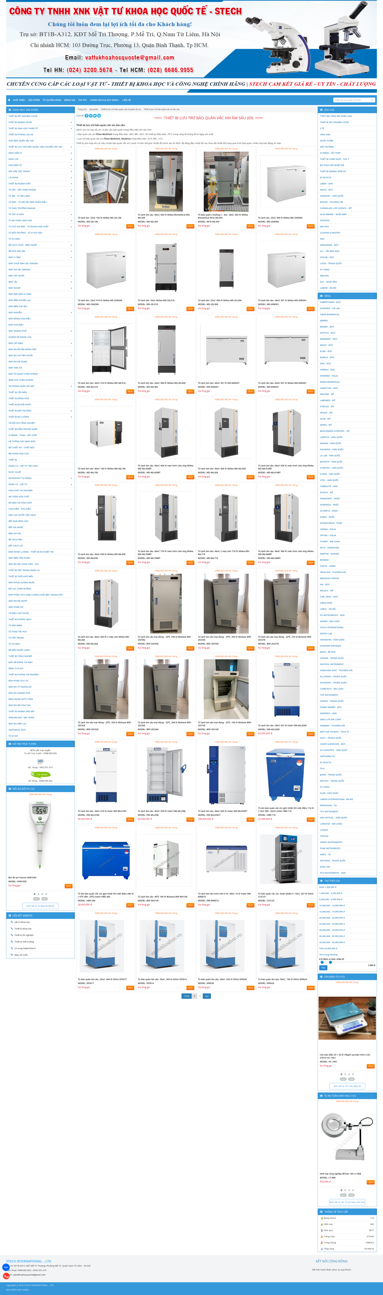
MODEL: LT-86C (327, 1177)
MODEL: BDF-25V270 (268, 643)
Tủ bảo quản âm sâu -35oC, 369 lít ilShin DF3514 (162, 979)
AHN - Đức (325, 363)
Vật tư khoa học (22, 922)
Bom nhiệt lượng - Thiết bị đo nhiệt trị (31, 551)
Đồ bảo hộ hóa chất (20, 502)
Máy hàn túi (15, 367)
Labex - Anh (326, 183)
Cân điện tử (15, 165)
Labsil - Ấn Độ (328, 609)
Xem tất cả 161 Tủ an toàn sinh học (347, 1202)
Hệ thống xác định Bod (22, 441)
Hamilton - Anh (329, 388)
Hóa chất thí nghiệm (20, 490)
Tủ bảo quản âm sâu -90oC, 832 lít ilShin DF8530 (222, 979)
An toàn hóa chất (19, 496)
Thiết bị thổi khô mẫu (21, 576)
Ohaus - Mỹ (326, 412)
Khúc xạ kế (15, 472)
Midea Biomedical (330, 381)
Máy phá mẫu (16, 324)
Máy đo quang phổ (19, 693)
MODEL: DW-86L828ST (209, 814)
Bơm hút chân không (21, 380)
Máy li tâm (14, 257)
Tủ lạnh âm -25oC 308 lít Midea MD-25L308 (219, 300)
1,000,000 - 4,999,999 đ (330, 893)
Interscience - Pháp (331, 523)
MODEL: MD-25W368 (268, 221)
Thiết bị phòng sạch (20, 619)
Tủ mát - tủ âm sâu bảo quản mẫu (28, 202)
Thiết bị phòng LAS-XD (21, 134)
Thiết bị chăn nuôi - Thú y (334, 159)
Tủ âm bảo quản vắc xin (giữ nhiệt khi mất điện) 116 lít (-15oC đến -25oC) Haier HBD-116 (286, 809)
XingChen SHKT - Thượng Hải (336, 670)
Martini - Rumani (329, 553)
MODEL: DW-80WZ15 (208, 900)
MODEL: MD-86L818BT (269, 472)
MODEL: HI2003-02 (17, 871)
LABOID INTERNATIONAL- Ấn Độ (336, 799)
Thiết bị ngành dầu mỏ (21, 711)
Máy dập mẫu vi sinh (20, 294)
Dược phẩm (326, 140)
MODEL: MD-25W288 (88, 304)
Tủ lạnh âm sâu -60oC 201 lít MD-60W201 (219, 383)
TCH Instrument (329, 811)
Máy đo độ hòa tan (20, 705)
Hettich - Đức (327, 332)
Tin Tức (82, 99)
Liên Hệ (126, 99)
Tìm (323, 967)
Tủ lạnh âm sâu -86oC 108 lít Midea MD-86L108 (102, 468)
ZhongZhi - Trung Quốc (333, 682)
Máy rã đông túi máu (20, 662)
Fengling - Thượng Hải (333, 572)
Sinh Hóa (325, 134)
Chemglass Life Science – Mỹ (336, 208)
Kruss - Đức (326, 189)
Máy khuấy (15, 287)
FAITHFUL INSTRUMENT (332, 664)
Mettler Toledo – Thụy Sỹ (334, 731)
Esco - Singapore (329, 547)
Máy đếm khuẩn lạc (20, 300)
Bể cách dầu (15, 539)
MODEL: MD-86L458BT (149, 472)
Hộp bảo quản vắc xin (21, 140)
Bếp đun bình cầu (18, 521)
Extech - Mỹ (326, 492)
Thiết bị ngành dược (20, 122)
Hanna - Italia (328, 529)
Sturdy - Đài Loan (330, 541)
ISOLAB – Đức (327, 257)
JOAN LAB (325, 866)
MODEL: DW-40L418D (88, 814)
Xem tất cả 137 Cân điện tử (347, 1086)
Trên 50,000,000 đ (328, 948)
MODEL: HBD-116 (267, 814)
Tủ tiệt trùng (16, 637)
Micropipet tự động (20, 478)
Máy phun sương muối (21, 582)
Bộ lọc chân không (20, 588)
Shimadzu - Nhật (329, 504)
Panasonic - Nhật (330, 498)
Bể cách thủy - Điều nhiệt (23, 245)
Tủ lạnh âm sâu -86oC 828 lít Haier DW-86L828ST (222, 811)
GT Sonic (325, 269)
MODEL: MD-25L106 (88, 221)
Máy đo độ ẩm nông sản (22, 349)
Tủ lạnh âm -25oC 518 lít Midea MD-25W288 (100, 300)
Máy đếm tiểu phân (19, 557)
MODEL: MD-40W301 (268, 304)
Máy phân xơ (16, 607)
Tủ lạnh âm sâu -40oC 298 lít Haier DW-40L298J (161, 811)
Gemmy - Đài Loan (330, 621)
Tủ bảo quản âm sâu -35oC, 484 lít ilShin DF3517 (102, 979)
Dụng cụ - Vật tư (18, 484)
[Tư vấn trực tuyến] (40, 750)
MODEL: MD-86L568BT (269, 558)
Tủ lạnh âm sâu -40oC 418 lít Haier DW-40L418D (102, 811)
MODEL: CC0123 (266, 900)
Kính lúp (13, 159)
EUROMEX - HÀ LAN (330, 308)
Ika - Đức (325, 584)
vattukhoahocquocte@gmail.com (29, 1274)
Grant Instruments (331, 842)
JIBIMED (324, 320)
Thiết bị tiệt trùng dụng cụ (24, 570)
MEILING (324, 275)
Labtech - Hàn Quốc (331, 437)
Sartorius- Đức (17, 729)
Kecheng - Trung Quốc (333, 860)
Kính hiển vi (15, 152)
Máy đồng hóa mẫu (20, 318)
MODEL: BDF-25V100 (208, 729)
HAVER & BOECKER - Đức (333, 744)
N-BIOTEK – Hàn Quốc (331, 467)
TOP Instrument (329, 694)
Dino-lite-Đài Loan (330, 719)
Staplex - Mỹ (327, 406)
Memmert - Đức (328, 339)
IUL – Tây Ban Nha (329, 251)
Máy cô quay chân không (23, 373)
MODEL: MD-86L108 (88, 472)
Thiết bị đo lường (19, 416)
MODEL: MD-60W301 (268, 386)
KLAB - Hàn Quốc (329, 793)
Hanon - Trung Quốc (332, 701)
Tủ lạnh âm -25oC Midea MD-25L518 (156, 300)
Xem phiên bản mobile (17, 1289)
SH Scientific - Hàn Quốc (334, 750)
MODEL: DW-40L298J (148, 814)
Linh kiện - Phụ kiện (20, 508)
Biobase (324, 559)
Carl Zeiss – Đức (329, 596)
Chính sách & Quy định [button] (104, 99)
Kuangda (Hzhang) (330, 645)
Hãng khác (326, 602)
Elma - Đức (326, 351)
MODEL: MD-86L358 (148, 221)
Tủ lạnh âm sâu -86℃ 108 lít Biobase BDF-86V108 (162, 896)
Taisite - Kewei (328, 566)
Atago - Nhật (327, 516)
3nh (322, 238)
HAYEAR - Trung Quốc (332, 658)
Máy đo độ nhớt (18, 600)
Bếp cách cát (16, 545)
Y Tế (322, 128)
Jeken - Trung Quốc (331, 774)
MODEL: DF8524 (266, 983)
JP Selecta (325, 177)
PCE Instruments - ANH (333, 872)
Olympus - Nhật (329, 510)
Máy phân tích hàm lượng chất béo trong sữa (36, 594)
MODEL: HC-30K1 (328, 1061)
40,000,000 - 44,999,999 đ (332, 942)
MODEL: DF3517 (86, 983)
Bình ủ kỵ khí (16, 668)
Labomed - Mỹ (327, 400)
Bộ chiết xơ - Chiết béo (21, 447)
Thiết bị (13, 459)
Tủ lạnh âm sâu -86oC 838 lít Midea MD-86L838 (102, 554)
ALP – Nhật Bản (328, 281)
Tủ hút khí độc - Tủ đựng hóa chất (28, 226)
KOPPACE (325, 220)
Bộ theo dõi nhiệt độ (332, 165)
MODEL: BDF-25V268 (148, 729)
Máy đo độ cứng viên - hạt (24, 564)
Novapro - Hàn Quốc (332, 449)
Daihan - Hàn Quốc (330, 443)
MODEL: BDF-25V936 (148, 643)
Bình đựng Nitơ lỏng (21, 699)
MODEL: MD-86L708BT (149, 558)
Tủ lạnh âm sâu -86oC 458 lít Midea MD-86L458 (222, 468)
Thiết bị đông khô (19, 398)
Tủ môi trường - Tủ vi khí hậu (25, 232)
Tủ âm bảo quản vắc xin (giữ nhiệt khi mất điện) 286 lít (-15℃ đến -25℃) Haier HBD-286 (106, 895)
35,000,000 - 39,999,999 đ (332, 936)
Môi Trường (327, 146)
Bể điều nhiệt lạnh (19, 650)
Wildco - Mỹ (326, 590)
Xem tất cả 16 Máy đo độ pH (40, 905)
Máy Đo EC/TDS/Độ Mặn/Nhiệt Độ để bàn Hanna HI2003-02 (38, 867)
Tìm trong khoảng (328, 954)
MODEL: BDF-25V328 (88, 729)
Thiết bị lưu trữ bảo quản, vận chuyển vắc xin (35, 146)
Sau (207, 996)
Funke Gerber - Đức (331, 707)
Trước (187, 996)
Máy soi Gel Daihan (19, 269)
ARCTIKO (324, 226)
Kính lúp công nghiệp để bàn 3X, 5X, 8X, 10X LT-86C (346, 1173)
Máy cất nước (17, 275)
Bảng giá (69, 99)
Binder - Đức (327, 326)
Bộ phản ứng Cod (19, 453)
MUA (130, 226)
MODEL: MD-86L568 (88, 643)
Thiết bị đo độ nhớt (20, 404)
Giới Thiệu (19, 99)
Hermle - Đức (327, 369)
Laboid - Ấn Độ (328, 287)
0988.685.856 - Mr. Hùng (21, 717)
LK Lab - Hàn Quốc (330, 455)
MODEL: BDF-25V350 (208, 643)
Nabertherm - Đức (330, 302)
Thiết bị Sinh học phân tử (23, 128)
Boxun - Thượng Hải (331, 202)
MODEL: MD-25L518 (148, 304)
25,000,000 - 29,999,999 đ (332, 923)
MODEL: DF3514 (146, 983)
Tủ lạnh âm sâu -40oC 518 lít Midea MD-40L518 (102, 383)
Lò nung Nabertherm (25, 948)
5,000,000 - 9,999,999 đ (330, 899)
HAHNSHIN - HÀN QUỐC (332, 639)
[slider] (322, 962)
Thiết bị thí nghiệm (24, 935)
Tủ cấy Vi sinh (16, 214)
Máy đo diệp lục (18, 723)
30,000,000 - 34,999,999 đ (332, 930)
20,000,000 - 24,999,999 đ (332, 917)
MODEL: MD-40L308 (148, 386)
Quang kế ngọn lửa (20, 337)
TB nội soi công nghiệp (22, 422)
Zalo (6, 1267)
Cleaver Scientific (330, 232)
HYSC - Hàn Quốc (329, 480)
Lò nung (13, 177)
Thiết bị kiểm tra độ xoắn (23, 429)
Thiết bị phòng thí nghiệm (23, 674)
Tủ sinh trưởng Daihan (22, 208)
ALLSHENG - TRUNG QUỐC (333, 676)
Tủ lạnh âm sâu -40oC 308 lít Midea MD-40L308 (162, 383)
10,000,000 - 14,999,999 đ (332, 905)
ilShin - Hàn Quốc (330, 474)
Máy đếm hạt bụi (18, 306)
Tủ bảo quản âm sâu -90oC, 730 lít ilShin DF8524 (282, 979)
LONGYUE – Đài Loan (331, 823)
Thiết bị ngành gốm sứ (333, 171)
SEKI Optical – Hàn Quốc (333, 817)
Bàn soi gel (15, 533)
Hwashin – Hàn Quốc (332, 195)
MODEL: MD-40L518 (88, 386)
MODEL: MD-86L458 (208, 472)
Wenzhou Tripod (329, 578)
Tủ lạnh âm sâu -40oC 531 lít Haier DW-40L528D (282, 725)
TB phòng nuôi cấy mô (21, 386)
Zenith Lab (326, 633)
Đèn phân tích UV (18, 680)
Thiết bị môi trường (20, 410)
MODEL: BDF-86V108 (148, 900)
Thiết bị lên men (18, 392)
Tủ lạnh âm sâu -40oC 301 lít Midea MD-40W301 (282, 300)
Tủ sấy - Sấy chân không (22, 189)
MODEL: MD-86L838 (88, 558)
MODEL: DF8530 (206, 983)
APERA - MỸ (326, 424)
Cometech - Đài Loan (331, 688)
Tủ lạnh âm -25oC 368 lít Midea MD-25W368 (280, 217)
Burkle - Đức (327, 357)
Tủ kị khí (13, 735)
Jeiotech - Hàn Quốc (331, 461)
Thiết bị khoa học (23, 928)
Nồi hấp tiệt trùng (19, 171)
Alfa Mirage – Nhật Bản (333, 214)
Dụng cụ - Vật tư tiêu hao (23, 465)
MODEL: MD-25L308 (208, 304)
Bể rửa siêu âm (17, 251)
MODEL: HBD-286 (86, 900)
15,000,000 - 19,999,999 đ (332, 911)
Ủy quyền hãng (52, 99)
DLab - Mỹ (325, 418)
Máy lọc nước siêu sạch (22, 515)
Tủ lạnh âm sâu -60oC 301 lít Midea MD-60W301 (282, 383)
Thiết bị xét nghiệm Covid (23, 116)
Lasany (324, 829)
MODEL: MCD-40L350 (208, 221)
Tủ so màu (14, 238)
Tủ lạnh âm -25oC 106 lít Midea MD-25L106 (99, 217)
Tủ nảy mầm (15, 625)
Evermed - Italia (329, 375)
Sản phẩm (34, 99)
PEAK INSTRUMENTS (330, 848)
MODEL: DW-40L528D (269, 729)
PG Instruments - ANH (332, 615)
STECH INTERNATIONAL (332, 627)
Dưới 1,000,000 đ (327, 887)
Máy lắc (13, 281)
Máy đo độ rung (18, 361)
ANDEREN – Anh (328, 713)
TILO (322, 768)
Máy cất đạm (16, 343)
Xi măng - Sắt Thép (330, 152)
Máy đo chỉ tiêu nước (21, 355)
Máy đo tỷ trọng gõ (20, 686)
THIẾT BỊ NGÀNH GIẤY (20, 183)
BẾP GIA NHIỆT (16, 527)
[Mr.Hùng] (40, 774)
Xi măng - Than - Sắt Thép (23, 435)
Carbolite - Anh (329, 486)
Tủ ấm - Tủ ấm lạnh (19, 195)
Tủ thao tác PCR (18, 631)
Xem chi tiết (127, 210)
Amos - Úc (325, 854)
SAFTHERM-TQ (327, 756)
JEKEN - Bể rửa (328, 651)
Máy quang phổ (17, 330)
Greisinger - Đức (329, 245)
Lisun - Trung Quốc (331, 263)
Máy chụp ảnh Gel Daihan (23, 263)
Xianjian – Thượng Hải (332, 725)
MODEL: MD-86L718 (208, 558)
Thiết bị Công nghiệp (20, 656)
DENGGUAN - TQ (328, 805)
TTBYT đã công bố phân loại (336, 116)
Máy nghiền (15, 312)
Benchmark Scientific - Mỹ (335, 431)
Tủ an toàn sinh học (20, 220)
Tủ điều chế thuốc (19, 613)
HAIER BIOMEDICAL (329, 314)
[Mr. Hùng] (40, 760)
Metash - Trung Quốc (332, 780)
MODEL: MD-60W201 (208, 386)
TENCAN (324, 836)
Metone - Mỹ (327, 394)
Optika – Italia (328, 535)
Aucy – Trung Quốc (331, 737)
